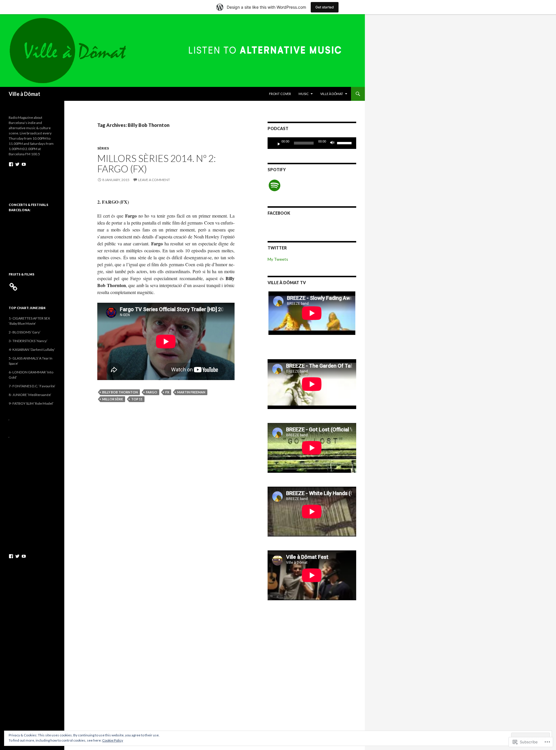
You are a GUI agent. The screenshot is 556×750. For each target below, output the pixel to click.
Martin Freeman (191, 392)
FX (167, 392)
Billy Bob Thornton (120, 392)
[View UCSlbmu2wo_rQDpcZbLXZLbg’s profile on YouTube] (23, 164)
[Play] (276, 143)
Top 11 (136, 399)
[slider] (345, 142)
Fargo (151, 392)
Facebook (279, 213)
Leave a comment (154, 180)
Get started (324, 7)
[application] (312, 143)
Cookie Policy (112, 740)
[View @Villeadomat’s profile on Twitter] (17, 164)
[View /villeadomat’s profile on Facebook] (11, 164)
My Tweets (278, 259)
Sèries (103, 148)
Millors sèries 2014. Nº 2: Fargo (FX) (156, 163)
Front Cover (280, 94)
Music (304, 94)
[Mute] (334, 143)
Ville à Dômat (24, 94)
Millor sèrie (112, 399)
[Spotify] (274, 185)
